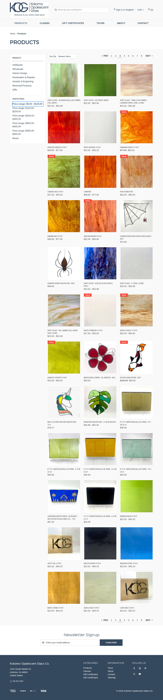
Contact (143, 23)
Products (20, 23)
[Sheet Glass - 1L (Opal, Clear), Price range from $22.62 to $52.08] (137, 263)
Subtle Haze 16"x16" (91, 608)
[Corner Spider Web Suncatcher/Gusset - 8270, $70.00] (137, 216)
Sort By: (53, 56)
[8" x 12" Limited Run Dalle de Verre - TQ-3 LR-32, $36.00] (137, 449)
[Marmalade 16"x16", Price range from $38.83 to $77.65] (64, 216)
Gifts (14, 89)
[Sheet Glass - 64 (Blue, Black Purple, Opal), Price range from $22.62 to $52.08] (100, 263)
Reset (15, 138)
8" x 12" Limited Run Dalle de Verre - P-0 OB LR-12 (100, 517)
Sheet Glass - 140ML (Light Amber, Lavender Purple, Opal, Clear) (133, 101)
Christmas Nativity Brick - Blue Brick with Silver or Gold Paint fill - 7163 (62, 517)
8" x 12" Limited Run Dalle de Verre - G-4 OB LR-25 (63, 470)
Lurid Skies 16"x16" (127, 608)
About (121, 23)
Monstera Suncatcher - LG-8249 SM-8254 (100, 422)
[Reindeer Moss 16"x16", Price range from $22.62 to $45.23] (137, 496)
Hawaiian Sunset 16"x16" (129, 147)
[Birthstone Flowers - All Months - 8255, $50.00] (100, 357)
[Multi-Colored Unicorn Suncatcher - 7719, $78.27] (64, 402)
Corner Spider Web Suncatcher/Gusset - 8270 (136, 237)
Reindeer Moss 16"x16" (128, 516)
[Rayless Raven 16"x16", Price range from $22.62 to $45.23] (100, 543)
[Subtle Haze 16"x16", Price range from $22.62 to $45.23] (100, 587)
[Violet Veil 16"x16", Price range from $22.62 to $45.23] (64, 543)
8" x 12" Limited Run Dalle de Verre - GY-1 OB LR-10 (135, 423)
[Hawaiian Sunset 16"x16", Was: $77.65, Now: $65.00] (137, 127)
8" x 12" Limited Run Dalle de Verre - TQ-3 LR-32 (135, 470)
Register (130, 10)
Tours (100, 23)
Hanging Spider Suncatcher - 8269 (60, 283)
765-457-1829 (17, 681)
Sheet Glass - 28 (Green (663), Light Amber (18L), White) (63, 101)
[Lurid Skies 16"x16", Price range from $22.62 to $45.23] (137, 587)
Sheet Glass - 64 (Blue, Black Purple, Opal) (98, 284)
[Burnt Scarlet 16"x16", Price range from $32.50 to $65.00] (137, 310)
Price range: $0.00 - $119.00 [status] (27, 104)
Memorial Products (22, 85)
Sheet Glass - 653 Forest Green (96, 100)
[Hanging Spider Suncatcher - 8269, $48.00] (64, 263)
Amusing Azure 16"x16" (129, 563)
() (151, 10)
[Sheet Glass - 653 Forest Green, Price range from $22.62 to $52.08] (100, 80)
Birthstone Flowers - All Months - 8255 (99, 378)
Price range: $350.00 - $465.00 (23, 125)
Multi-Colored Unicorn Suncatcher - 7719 (62, 423)
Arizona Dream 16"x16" (93, 236)
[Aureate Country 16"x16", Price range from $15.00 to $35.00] (64, 357)
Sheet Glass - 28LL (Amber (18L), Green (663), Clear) (62, 331)
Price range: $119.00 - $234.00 (23, 110)
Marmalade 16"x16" (55, 236)
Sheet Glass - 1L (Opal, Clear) (132, 283)
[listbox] (68, 56)
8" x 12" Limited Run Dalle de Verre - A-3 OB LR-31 (100, 470)
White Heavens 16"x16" (92, 147)
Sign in (119, 10)
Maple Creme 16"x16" (55, 608)
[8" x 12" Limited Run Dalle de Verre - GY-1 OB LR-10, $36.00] (137, 402)
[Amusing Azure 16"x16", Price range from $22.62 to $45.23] (137, 543)
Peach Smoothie (126, 192)
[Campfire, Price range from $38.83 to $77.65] (100, 171)
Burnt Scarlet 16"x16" (129, 330)
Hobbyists (17, 65)
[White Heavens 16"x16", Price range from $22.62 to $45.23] (100, 127)
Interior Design (19, 73)
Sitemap (112, 677)
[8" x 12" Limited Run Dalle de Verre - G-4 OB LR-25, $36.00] (64, 449)
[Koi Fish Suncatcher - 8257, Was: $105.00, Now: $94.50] (137, 357)
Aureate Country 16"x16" (57, 378)
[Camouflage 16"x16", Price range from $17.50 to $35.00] (64, 171)
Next (148, 56)
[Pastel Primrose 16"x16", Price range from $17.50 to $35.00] (100, 310)
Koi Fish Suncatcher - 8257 (130, 378)
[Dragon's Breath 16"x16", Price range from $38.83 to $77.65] (64, 127)
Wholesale (17, 69)
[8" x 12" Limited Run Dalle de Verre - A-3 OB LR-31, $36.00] (100, 449)
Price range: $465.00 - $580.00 (23, 132)
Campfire (87, 192)
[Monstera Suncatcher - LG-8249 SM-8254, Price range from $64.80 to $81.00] (100, 402)
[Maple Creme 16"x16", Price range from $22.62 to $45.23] (64, 587)
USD (140, 10)
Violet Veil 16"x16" (54, 563)
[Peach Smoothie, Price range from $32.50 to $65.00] (137, 171)
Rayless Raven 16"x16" (92, 563)
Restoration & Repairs (23, 77)
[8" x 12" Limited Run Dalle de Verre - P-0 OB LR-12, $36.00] (100, 496)
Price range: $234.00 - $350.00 (23, 117)
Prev (105, 56)
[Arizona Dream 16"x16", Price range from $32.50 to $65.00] (100, 216)
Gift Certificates (73, 23)
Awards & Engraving (22, 81)
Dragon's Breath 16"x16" (57, 147)
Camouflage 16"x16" (55, 192)
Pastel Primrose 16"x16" (93, 330)
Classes (45, 23)
